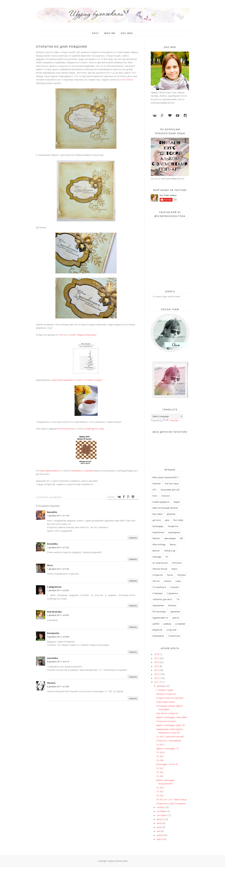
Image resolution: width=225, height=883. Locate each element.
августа (161, 819)
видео (177, 501)
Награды (156, 556)
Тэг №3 (159, 791)
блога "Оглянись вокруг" (90, 379)
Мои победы (159, 544)
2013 (157, 674)
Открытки (42, 497)
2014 (157, 670)
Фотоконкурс (159, 611)
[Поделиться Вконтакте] (119, 496)
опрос (174, 568)
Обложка (177, 562)
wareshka (52, 658)
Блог (95, 33)
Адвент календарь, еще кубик (171, 717)
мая (159, 831)
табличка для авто (162, 599)
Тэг (178, 599)
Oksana (51, 682)
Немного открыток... (166, 693)
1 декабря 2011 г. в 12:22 (58, 547)
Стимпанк (157, 593)
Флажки (172, 605)
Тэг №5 (159, 776)
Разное (167, 581)
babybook (157, 629)
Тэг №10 (160, 752)
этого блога (126, 79)
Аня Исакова (54, 611)
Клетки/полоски (66, 428)
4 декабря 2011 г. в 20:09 (58, 636)
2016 (157, 662)
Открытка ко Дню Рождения (171, 803)
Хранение (175, 611)
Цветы (175, 617)
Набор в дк (169, 550)
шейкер (167, 623)
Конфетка (173, 526)
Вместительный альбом (165, 507)
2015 (157, 666)
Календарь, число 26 (167, 764)
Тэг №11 (160, 744)
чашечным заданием (62, 379)
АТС (154, 489)
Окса (50, 565)
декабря (161, 685)
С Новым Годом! (164, 689)
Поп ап (156, 581)
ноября (161, 807)
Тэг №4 (159, 787)
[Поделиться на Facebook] (124, 496)
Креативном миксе (50, 470)
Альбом (156, 483)
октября (161, 811)
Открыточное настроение (169, 697)
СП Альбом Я (159, 587)
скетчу (62, 334)
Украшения (158, 605)
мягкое (156, 550)
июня (160, 827)
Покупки (181, 574)
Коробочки (158, 532)
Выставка (157, 513)
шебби (155, 623)
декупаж (171, 513)
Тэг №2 (159, 795)
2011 (157, 682)
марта (160, 839)
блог (154, 495)
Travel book (174, 635)
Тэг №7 (159, 768)
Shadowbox (158, 635)
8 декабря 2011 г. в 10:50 (58, 686)
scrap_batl (171, 629)
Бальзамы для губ (170, 489)
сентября (162, 815)
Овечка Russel (159, 568)
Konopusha (53, 633)
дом (167, 520)
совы (178, 581)
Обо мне (127, 33)
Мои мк (109, 33)
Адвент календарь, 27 (167, 748)
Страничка (172, 593)
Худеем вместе (160, 617)
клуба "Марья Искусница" (83, 334)
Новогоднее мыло (165, 701)
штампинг (55, 497)
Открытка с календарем (168, 740)
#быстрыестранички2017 (165, 477)
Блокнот (165, 495)
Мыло (173, 544)
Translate (174, 420)
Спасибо (174, 587)
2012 (157, 678)
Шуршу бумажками (118, 860)
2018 (157, 654)
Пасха (170, 574)
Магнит (156, 538)
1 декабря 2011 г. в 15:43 (58, 569)
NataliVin (52, 512)
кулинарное (174, 532)
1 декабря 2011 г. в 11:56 (58, 515)
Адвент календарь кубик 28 (170, 725)
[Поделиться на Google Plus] (128, 496)
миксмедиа (170, 538)
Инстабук (178, 520)
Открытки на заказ (166, 721)
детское (156, 520)
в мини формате (161, 501)
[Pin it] (133, 496)
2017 (157, 658)
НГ (166, 556)
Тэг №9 (159, 756)
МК (181, 538)
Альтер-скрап (172, 483)
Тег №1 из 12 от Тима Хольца (171, 799)
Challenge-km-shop (94, 428)
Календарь (158, 526)
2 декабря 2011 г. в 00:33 (58, 615)
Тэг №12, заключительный (170, 736)
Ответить (133, 538)
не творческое (160, 562)
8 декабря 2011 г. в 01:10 (58, 661)
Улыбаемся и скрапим (81, 470)
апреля (161, 835)
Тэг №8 (159, 760)
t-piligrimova (54, 586)
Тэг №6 (159, 772)
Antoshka (52, 543)
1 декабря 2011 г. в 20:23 (58, 590)
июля (160, 823)
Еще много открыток (167, 713)
